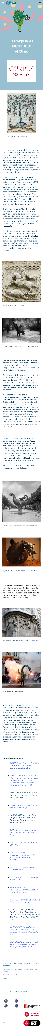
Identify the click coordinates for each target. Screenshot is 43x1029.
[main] (21, 46)
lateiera (25, 570)
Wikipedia (21, 305)
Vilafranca (19, 368)
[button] (2, 3)
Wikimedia (35, 640)
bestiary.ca (24, 136)
